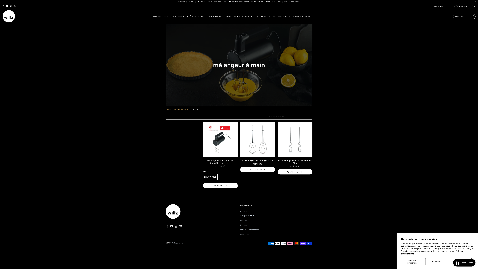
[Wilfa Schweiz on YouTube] (7, 6)
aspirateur (215, 16)
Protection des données (249, 230)
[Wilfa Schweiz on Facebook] (3, 6)
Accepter (436, 261)
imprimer (243, 220)
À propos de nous (173, 16)
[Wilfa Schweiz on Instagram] (11, 6)
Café (189, 16)
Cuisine (200, 16)
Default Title (210, 177)
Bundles (247, 16)
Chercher (244, 211)
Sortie (272, 16)
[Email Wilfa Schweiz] (15, 6)
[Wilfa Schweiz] (8, 16)
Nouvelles (284, 16)
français (439, 6)
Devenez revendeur (303, 16)
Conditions (244, 234)
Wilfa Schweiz (177, 243)
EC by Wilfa (260, 16)
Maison (157, 16)
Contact (243, 225)
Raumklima (232, 16)
